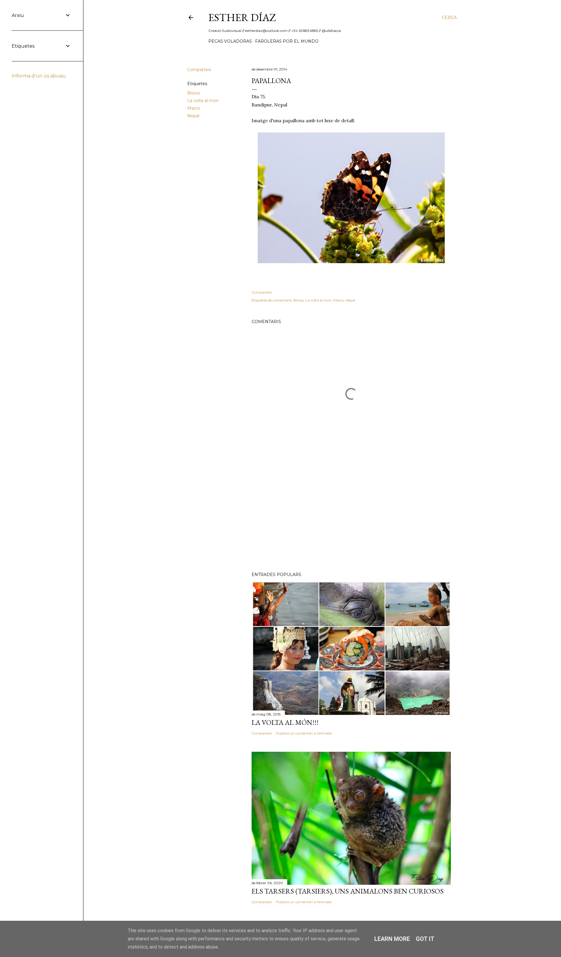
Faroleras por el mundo (286, 41)
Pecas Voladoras (230, 41)
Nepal (193, 115)
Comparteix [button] (199, 69)
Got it (425, 938)
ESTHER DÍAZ (242, 17)
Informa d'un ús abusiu (39, 76)
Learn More (392, 938)
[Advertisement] (351, 516)
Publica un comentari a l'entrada (304, 733)
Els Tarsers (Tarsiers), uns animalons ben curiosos (348, 891)
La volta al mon (203, 100)
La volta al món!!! (285, 722)
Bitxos (193, 93)
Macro (193, 108)
